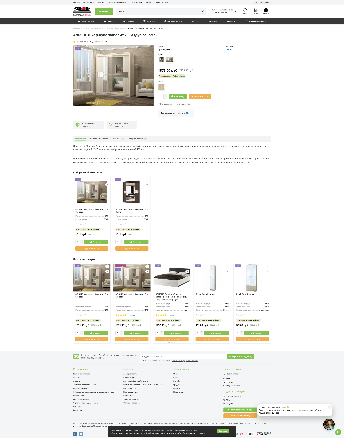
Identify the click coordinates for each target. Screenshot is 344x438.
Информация (80, 368)
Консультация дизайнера (240, 409)
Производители (130, 392)
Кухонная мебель (174, 21)
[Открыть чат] (329, 424)
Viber (227, 378)
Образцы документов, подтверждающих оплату (94, 392)
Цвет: (160, 81)
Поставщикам (129, 388)
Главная (76, 28)
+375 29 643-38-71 (221, 12)
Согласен (223, 431)
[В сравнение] (107, 185)
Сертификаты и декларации (85, 403)
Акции (157, 2)
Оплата (76, 381)
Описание (80, 138)
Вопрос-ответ (137, 138)
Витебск (176, 381)
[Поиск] (203, 11)
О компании (100, 2)
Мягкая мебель (87, 21)
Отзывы (165, 2)
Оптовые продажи (135, 2)
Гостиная (150, 21)
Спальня (130, 21)
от (172, 76)
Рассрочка (148, 2)
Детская (195, 21)
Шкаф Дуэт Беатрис (245, 294)
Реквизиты (128, 395)
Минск (176, 374)
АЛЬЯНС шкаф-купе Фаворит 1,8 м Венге (131, 210)
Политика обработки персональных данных (142, 384)
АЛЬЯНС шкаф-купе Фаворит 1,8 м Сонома (91, 210)
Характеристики (99, 138)
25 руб (188, 113)
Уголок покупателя (81, 374)
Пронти (229, 49)
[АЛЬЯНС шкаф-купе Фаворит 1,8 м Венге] (131, 191)
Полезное (128, 368)
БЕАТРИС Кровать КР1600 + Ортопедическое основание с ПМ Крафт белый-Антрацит (171, 297)
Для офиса (212, 21)
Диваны (110, 21)
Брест (175, 377)
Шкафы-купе (97, 28)
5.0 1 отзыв (82, 42)
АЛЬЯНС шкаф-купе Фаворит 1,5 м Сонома (131, 295)
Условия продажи (131, 399)
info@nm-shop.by (232, 386)
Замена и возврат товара (117, 2)
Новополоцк (178, 392)
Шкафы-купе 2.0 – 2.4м (115, 28)
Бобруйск (177, 388)
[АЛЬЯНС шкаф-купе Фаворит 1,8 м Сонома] (91, 191)
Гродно (176, 384)
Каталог (105, 11)
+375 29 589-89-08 (233, 396)
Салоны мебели (88, 2)
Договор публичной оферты (135, 381)
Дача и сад (231, 21)
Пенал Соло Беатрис (205, 294)
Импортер (77, 406)
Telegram (229, 382)
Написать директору (240, 415)
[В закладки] (107, 179)
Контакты (77, 410)
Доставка (76, 2)
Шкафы (86, 28)
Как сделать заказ (81, 399)
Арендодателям (130, 374)
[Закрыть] (329, 407)
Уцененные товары (257, 21)
